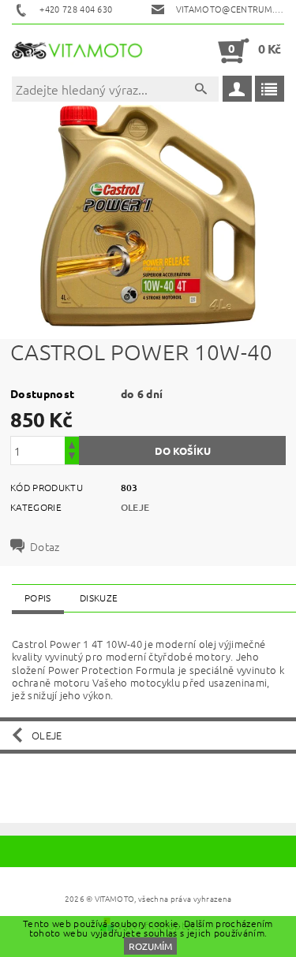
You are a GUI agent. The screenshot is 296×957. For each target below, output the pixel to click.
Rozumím (150, 946)
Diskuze (99, 597)
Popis (37, 597)
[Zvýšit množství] (72, 443)
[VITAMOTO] (80, 50)
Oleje (135, 507)
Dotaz (45, 546)
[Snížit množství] (72, 457)
